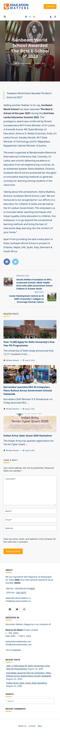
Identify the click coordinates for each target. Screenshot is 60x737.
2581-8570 (21, 592)
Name (8, 511)
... (28, 354)
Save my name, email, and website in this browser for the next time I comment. (29, 540)
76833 (32, 588)
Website (9, 528)
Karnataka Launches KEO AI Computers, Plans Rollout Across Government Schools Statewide (27, 390)
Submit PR (50, 6)
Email (8, 519)
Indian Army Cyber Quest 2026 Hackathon (27, 435)
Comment (10, 478)
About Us (22, 726)
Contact (32, 726)
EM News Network (24, 63)
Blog (40, 726)
